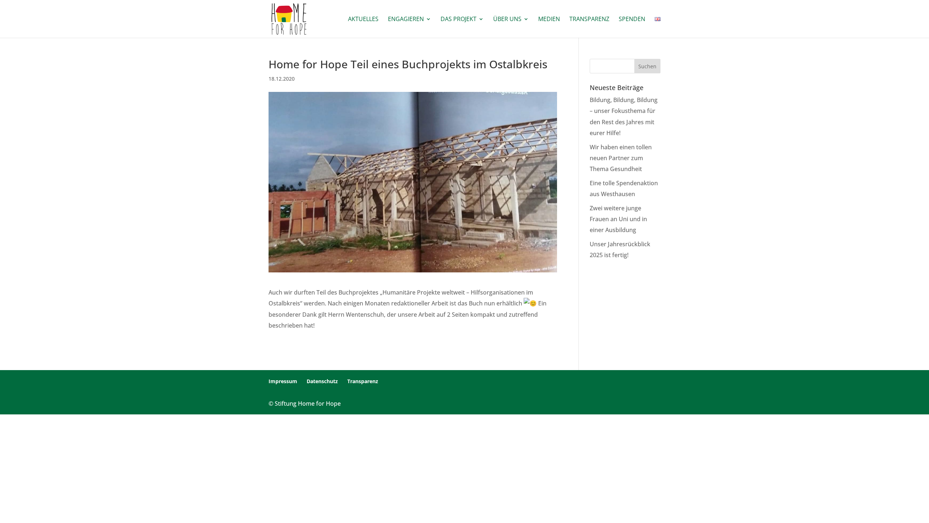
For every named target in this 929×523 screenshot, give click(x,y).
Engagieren (406, 19)
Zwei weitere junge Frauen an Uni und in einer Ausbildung (618, 219)
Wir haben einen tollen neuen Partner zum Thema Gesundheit (621, 158)
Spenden (632, 19)
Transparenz (589, 19)
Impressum (283, 381)
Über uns (507, 19)
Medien (549, 19)
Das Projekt (458, 19)
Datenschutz (322, 381)
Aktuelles (363, 19)
